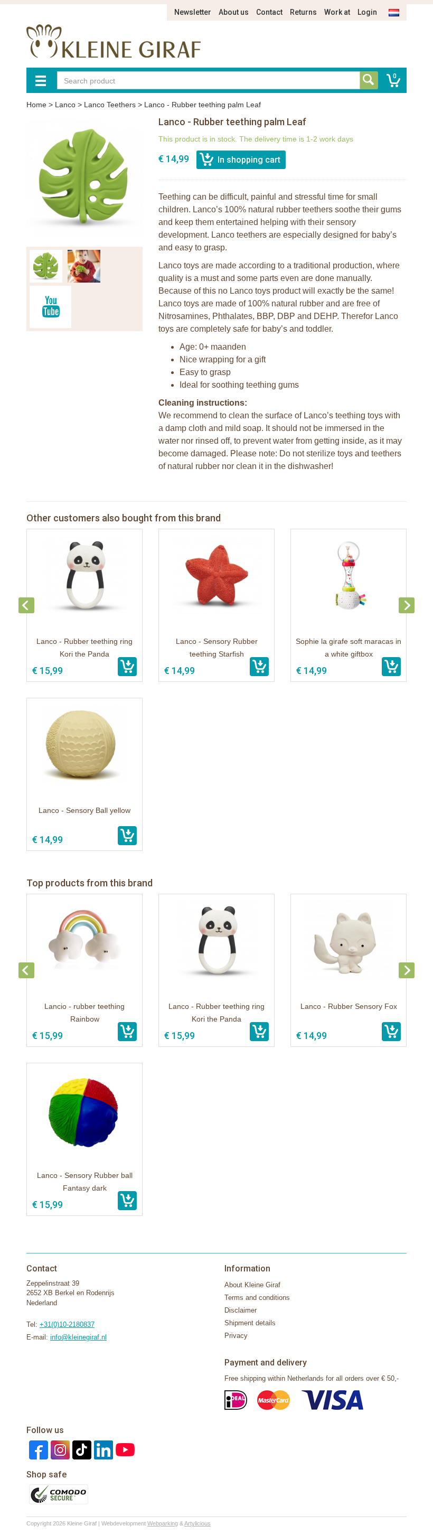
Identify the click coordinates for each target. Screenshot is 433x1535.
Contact (269, 12)
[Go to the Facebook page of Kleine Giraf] (37, 1449)
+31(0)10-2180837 (67, 1324)
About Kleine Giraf (252, 1285)
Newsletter (192, 12)
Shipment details (250, 1323)
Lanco (65, 104)
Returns (303, 12)
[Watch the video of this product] (50, 307)
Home (36, 104)
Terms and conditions (257, 1298)
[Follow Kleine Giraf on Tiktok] (80, 1449)
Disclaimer (240, 1310)
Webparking (162, 1523)
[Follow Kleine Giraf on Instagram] (59, 1449)
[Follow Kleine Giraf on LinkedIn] (102, 1449)
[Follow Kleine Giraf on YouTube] (124, 1449)
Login (367, 12)
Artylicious (197, 1523)
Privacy (236, 1336)
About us (234, 12)
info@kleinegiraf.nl (78, 1337)
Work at (337, 12)
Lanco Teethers (110, 104)
